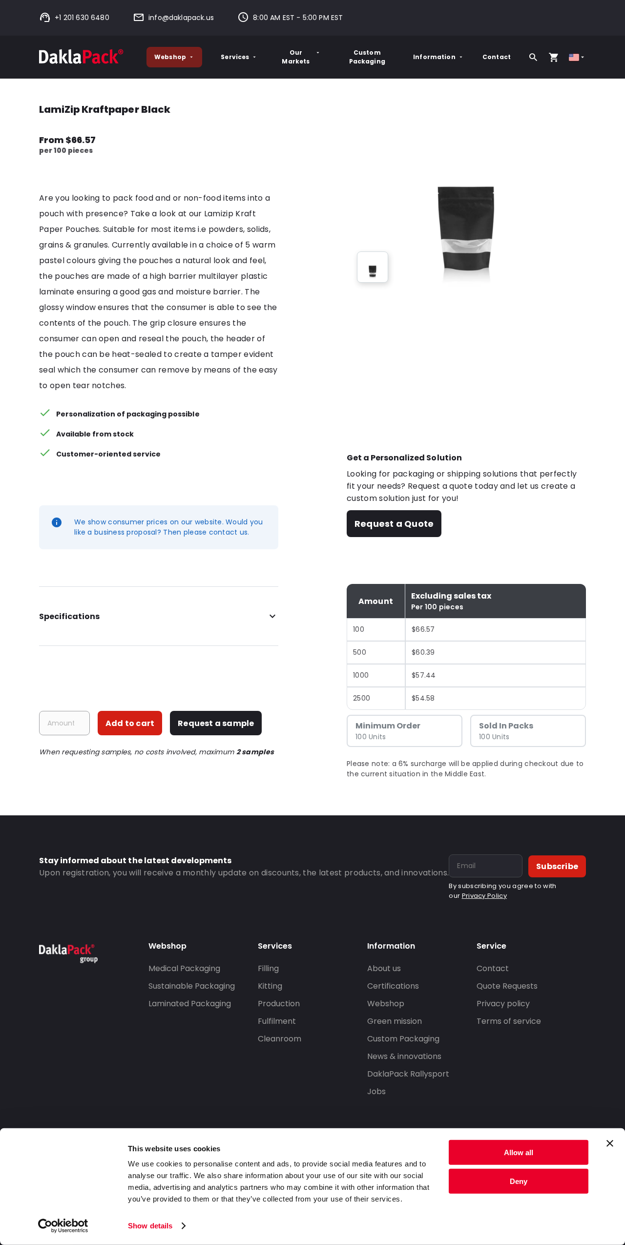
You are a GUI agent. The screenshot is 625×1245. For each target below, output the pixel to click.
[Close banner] (609, 1143)
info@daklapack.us (181, 17)
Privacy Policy (484, 895)
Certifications (393, 986)
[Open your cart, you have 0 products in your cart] (553, 57)
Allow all (518, 1152)
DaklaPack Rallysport (408, 1073)
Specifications (69, 616)
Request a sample (216, 723)
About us (384, 968)
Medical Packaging (184, 968)
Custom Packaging (367, 56)
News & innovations (404, 1056)
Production (279, 1003)
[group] (372, 267)
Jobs (376, 1091)
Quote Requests (507, 986)
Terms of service (509, 1021)
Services (235, 57)
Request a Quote (394, 524)
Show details (150, 1226)
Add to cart (129, 723)
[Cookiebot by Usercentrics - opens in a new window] (63, 1226)
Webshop (170, 57)
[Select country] (577, 57)
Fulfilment (277, 1021)
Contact (496, 57)
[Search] (533, 57)
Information (434, 57)
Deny (518, 1181)
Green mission (394, 1021)
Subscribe (557, 866)
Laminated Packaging (189, 1003)
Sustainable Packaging (191, 986)
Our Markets (296, 56)
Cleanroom (279, 1038)
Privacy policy (503, 1003)
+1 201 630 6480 (82, 17)
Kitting (270, 986)
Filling (268, 968)
